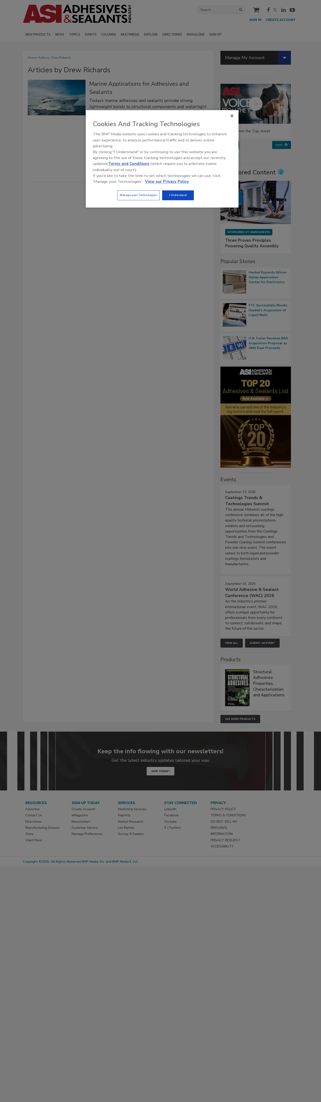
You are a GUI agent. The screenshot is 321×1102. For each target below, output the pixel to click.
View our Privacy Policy (167, 181)
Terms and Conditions (128, 163)
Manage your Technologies (138, 195)
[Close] (232, 116)
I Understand (178, 195)
